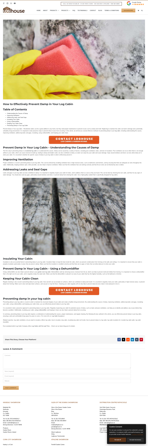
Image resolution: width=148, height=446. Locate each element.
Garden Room (7, 430)
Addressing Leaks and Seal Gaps (17, 117)
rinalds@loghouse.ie (57, 424)
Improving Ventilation (13, 115)
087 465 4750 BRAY (60, 420)
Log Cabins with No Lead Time (41, 326)
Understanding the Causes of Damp (17, 113)
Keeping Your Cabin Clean (14, 123)
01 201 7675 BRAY (59, 418)
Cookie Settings (137, 434)
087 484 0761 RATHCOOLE (111, 420)
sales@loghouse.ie (109, 422)
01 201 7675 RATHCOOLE (110, 418)
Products (5, 428)
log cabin (117, 131)
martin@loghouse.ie (13, 422)
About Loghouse (56, 432)
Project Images (104, 432)
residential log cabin (31, 151)
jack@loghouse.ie (56, 427)
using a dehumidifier (40, 310)
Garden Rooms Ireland (9, 432)
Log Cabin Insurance (58, 316)
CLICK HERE (18, 424)
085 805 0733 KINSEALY (13, 420)
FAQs (53, 434)
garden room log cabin (44, 272)
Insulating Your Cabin (13, 119)
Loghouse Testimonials (58, 436)
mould (52, 153)
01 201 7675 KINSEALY (13, 418)
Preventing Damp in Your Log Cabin (17, 125)
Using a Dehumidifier (13, 121)
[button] (142, 10)
